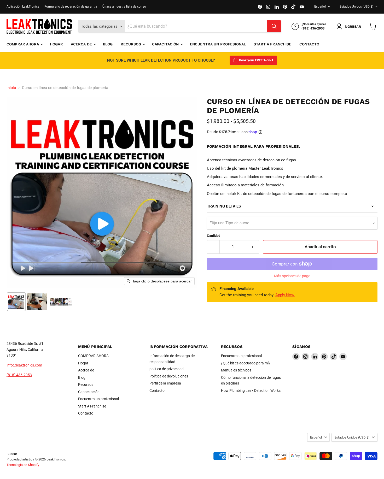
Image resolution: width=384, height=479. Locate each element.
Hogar (56, 44)
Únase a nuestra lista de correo (124, 6)
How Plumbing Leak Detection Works (251, 390)
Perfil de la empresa (165, 383)
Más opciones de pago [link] (292, 276)
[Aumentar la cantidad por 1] (252, 246)
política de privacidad (166, 369)
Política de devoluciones (168, 376)
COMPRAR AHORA (23, 44)
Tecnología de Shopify (23, 465)
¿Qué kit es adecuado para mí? (245, 363)
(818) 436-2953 (19, 375)
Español (320, 6)
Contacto (309, 44)
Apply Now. (285, 295)
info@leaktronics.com (24, 365)
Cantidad (213, 236)
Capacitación (166, 44)
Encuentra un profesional (218, 44)
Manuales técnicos (236, 370)
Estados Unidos (356, 6)
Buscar (12, 454)
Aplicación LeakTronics (23, 6)
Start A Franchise (272, 44)
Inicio (11, 88)
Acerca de (82, 44)
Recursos (131, 44)
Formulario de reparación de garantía (70, 6)
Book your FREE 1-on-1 (256, 60)
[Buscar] (274, 26)
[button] (349, 26)
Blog (108, 44)
